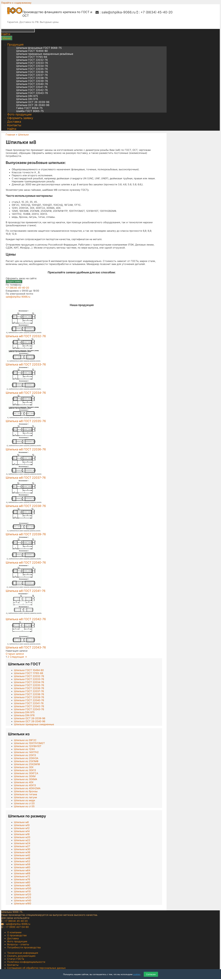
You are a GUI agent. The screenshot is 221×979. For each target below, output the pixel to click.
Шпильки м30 (22, 849)
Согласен (151, 974)
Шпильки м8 (21, 822)
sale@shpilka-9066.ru (118, 12)
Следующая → (18, 656)
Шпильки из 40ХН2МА (27, 788)
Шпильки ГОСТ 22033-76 (32, 62)
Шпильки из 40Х (23, 782)
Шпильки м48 (22, 858)
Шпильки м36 (22, 852)
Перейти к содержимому (16, 2)
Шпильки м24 (22, 843)
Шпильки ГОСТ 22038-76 (32, 77)
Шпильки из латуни (25, 797)
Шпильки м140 (22, 900)
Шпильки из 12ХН (24, 749)
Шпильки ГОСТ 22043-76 (32, 93)
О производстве (17, 935)
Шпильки (23, 134)
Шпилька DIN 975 (27, 96)
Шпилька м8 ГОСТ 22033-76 (26, 364)
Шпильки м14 (22, 831)
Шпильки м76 (22, 879)
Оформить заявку (20, 118)
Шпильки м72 (22, 876)
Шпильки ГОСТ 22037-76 (32, 74)
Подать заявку (14, 281)
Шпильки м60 (22, 867)
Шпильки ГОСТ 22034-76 (32, 65)
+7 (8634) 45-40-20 (157, 12)
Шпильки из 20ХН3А (26, 758)
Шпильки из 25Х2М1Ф (27, 764)
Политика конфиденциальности (26, 961)
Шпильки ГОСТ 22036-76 (32, 71)
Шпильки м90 (22, 885)
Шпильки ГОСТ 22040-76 (32, 83)
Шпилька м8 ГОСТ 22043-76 (26, 647)
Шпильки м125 (22, 897)
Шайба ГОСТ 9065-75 (30, 111)
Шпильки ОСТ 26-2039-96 (32, 102)
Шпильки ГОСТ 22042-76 (32, 90)
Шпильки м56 (22, 864)
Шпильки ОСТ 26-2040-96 (32, 105)
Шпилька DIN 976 (27, 99)
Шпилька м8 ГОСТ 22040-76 (26, 562)
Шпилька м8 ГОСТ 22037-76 (26, 477)
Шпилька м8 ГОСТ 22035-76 (26, 421)
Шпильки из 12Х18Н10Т (27, 746)
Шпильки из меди (24, 800)
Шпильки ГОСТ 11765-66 (31, 56)
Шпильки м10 (22, 825)
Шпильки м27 (22, 846)
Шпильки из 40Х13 (25, 785)
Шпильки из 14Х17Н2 (26, 752)
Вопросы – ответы (18, 944)
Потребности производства (24, 947)
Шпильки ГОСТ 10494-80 (32, 50)
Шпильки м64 (22, 870)
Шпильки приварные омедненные (34, 724)
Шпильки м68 (22, 873)
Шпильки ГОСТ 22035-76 (32, 68)
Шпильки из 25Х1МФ (26, 761)
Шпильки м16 (22, 834)
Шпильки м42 (22, 855)
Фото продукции (19, 114)
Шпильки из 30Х (23, 767)
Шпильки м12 (22, 828)
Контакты (14, 125)
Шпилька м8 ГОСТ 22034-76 (26, 393)
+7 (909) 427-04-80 (17, 926)
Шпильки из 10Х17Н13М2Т (29, 743)
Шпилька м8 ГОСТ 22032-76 (26, 336)
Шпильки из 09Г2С (25, 740)
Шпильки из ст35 (24, 806)
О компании (14, 932)
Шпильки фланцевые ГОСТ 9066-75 (39, 47)
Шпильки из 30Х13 (25, 770)
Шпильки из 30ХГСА (26, 773)
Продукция (15, 44)
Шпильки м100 (22, 888)
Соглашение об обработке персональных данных (36, 967)
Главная (10, 134)
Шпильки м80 (22, 882)
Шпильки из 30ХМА (25, 779)
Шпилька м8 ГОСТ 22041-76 (25, 591)
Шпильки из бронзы (26, 791)
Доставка (14, 121)
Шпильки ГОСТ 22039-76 (32, 80)
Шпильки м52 (22, 861)
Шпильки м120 (22, 894)
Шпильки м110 (22, 891)
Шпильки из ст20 (24, 803)
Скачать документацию (21, 955)
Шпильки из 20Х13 (25, 755)
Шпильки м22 (22, 840)
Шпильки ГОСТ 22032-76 (32, 59)
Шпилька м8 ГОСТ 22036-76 (26, 449)
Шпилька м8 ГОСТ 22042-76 (26, 619)
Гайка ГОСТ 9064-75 (29, 108)
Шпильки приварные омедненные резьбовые (44, 53)
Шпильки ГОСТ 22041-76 (32, 87)
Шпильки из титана (25, 794)
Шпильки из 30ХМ (24, 776)
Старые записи (15, 653)
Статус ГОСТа (15, 958)
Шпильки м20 (22, 837)
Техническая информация (22, 952)
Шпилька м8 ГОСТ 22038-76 (26, 506)
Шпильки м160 (22, 903)
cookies (136, 974)
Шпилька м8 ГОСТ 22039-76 (26, 534)
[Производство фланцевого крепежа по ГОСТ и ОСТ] (14, 13)
